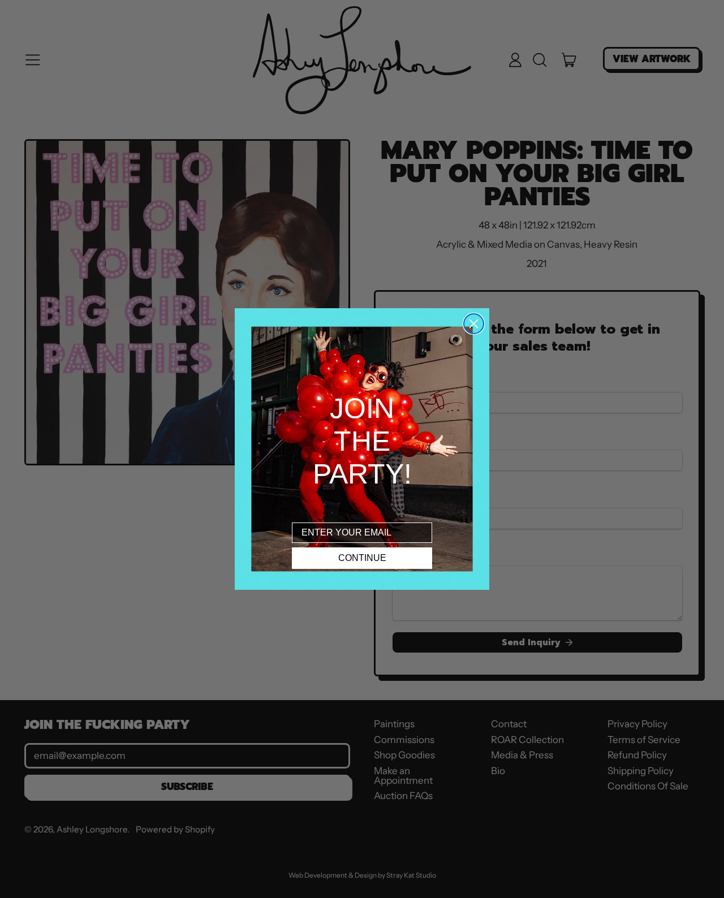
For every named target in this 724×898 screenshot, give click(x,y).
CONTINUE (362, 558)
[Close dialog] (474, 324)
